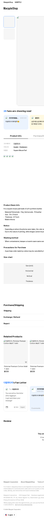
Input (23, 407)
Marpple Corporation (11, 482)
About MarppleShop (28, 482)
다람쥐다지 (17, 144)
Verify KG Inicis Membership (23, 505)
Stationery (23, 147)
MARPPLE (18, 2)
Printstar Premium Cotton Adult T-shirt (16, 367)
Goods (16, 147)
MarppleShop (8, 2)
